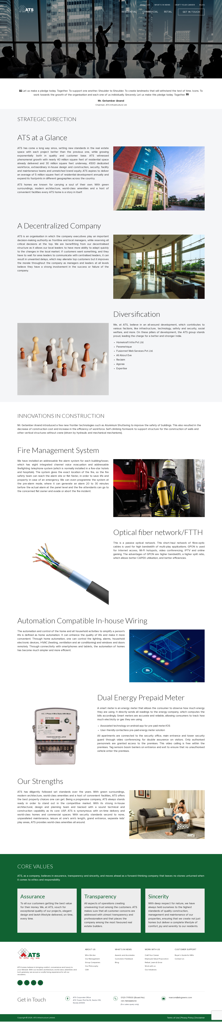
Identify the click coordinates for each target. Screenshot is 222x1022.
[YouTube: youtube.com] (40, 982)
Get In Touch (191, 12)
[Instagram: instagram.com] (33, 982)
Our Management (92, 959)
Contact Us (179, 959)
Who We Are (90, 955)
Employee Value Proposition (157, 959)
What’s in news (123, 949)
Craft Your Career (152, 955)
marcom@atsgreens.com (180, 998)
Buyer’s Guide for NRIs (184, 955)
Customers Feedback (124, 959)
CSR (87, 970)
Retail (168, 12)
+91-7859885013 (129, 1001)
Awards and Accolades (125, 955)
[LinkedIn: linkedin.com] (20, 982)
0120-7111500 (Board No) (133, 998)
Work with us (152, 949)
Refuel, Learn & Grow (153, 962)
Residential (129, 12)
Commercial (150, 12)
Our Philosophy (91, 966)
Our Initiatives (151, 970)
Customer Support (185, 949)
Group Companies (92, 962)
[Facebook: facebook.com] (26, 982)
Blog (117, 962)
